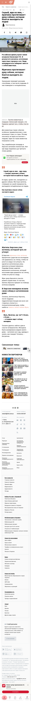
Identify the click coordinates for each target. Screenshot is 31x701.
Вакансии (19, 455)
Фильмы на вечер (9, 563)
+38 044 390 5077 (21, 413)
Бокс (6, 606)
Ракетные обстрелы (10, 498)
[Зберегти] (26, 32)
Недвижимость (9, 592)
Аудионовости (8, 489)
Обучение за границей (11, 586)
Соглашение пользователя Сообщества (20, 442)
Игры (18, 467)
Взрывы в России (9, 510)
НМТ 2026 (7, 582)
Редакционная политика (5, 444)
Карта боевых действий (11, 501)
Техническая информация (20, 450)
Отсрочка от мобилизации (12, 528)
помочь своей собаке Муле (18, 307)
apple (18, 649)
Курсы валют (8, 542)
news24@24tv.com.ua (8, 413)
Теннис (7, 610)
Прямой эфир (8, 484)
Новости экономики (11, 538)
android (7, 649)
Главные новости (9, 480)
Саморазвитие (9, 584)
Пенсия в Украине (10, 551)
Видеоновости (9, 486)
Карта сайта (20, 465)
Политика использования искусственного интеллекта (6, 463)
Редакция (4, 440)
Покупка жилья (9, 596)
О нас (3, 438)
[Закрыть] (28, 685)
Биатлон (7, 613)
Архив (18, 462)
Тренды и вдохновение (11, 598)
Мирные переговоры (10, 503)
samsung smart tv (18, 654)
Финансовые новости (10, 545)
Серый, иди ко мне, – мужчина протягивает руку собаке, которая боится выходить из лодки (23, 7)
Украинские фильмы (10, 561)
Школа (6, 580)
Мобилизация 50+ (9, 522)
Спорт (7, 604)
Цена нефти (8, 540)
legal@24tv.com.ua (21, 678)
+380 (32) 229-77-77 (11, 677)
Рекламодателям (6, 452)
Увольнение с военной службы (13, 519)
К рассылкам (10, 638)
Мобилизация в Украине (12, 517)
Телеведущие (5, 450)
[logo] (11, 2)
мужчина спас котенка (18, 255)
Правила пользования (7, 455)
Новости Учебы (10, 573)
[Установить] (15, 689)
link (17, 420)
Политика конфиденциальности (7, 459)
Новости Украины (9, 482)
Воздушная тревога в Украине (13, 505)
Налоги (7, 549)
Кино (6, 557)
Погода (7, 491)
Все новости (9, 478)
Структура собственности (20, 459)
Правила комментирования (21, 446)
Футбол (7, 608)
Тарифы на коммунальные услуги (14, 547)
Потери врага (8, 512)
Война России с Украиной (13, 496)
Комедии (7, 566)
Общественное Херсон (16, 28)
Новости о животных (11, 7)
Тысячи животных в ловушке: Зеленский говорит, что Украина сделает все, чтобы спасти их (15, 123)
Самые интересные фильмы (12, 559)
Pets (3, 7)
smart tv (7, 654)
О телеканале (5, 447)
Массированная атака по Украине (14, 507)
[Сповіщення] (29, 2)
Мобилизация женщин (11, 524)
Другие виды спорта (10, 615)
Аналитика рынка (9, 594)
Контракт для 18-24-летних (12, 526)
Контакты (19, 453)
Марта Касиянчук (10, 25)
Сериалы (7, 568)
